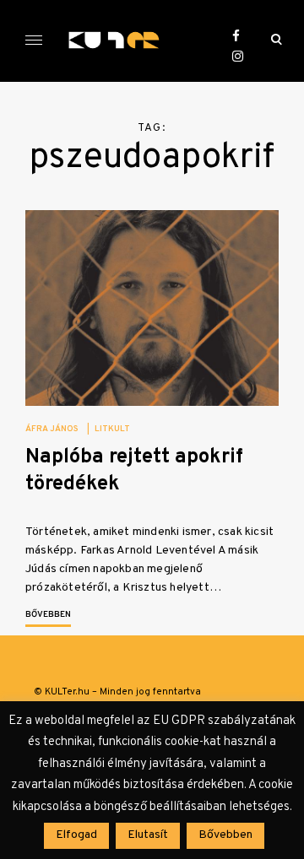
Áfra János (52, 429)
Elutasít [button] (148, 835)
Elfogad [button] (76, 835)
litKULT (112, 429)
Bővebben (48, 614)
